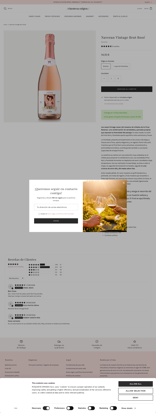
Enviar (56, 221)
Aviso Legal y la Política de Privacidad (60, 214)
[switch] (70, 408)
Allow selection (136, 391)
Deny (136, 398)
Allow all (136, 384)
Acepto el (57, 214)
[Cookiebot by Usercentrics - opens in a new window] (15, 408)
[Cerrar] (123, 182)
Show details (126, 408)
